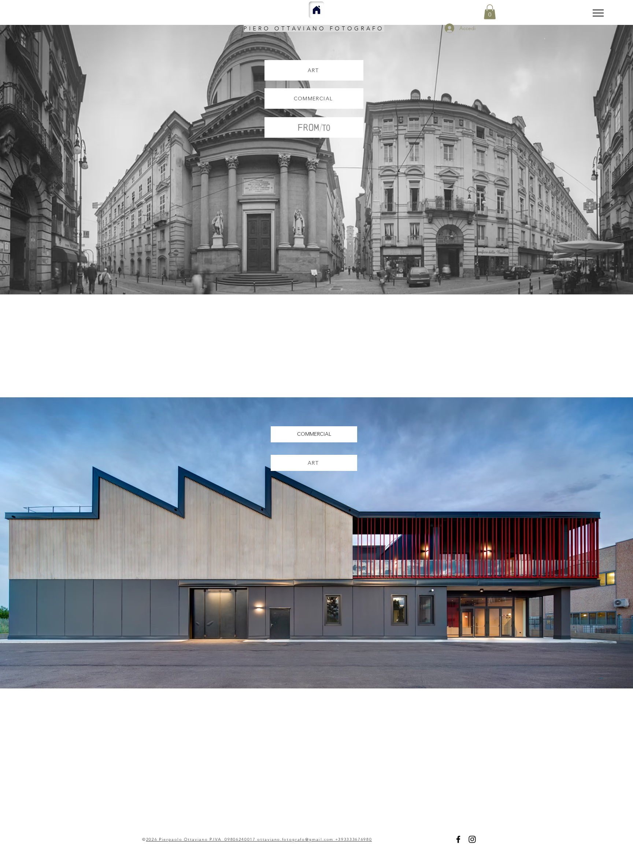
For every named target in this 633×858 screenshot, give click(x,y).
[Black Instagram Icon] (472, 839)
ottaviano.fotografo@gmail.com (295, 839)
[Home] (316, 9)
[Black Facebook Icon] (458, 839)
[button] (598, 13)
